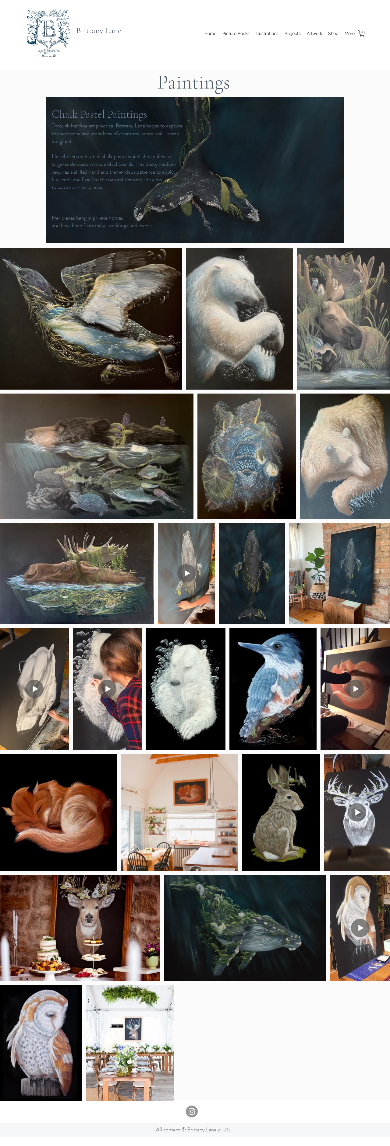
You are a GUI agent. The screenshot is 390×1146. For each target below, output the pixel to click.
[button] (362, 33)
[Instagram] (192, 1111)
